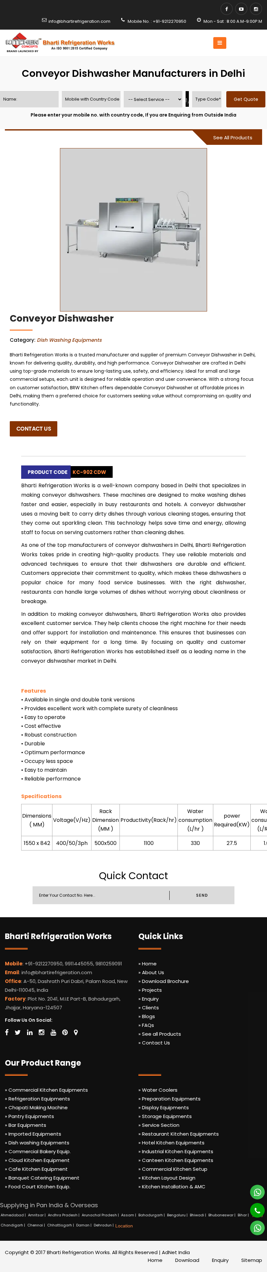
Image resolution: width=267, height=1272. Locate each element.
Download (187, 1260)
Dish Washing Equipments (69, 340)
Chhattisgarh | (61, 1225)
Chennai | (36, 1225)
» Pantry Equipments (29, 1116)
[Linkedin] (30, 1032)
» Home (147, 963)
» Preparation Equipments (169, 1098)
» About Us (151, 972)
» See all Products (159, 1033)
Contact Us (33, 429)
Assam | (129, 1215)
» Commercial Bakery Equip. (38, 1151)
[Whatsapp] (253, 1189)
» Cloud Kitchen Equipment (37, 1160)
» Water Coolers (157, 1089)
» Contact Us (154, 1042)
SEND (202, 895)
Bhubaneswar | (222, 1215)
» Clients (148, 1007)
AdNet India (176, 1252)
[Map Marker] (75, 1032)
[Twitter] (18, 1032)
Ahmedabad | (14, 1215)
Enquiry (220, 1260)
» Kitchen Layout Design (166, 1177)
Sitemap (251, 1260)
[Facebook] (226, 9)
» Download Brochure (163, 981)
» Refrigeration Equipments (37, 1098)
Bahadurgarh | (152, 1215)
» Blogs (146, 1016)
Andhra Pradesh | (64, 1215)
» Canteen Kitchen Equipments (175, 1160)
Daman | (84, 1225)
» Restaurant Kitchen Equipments (178, 1133)
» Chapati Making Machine (36, 1107)
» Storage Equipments (165, 1116)
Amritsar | (37, 1215)
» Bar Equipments (25, 1125)
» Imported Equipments (33, 1133)
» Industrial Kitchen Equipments (175, 1151)
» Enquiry (148, 998)
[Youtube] (241, 9)
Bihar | (244, 1215)
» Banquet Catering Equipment (42, 1177)
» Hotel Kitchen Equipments (171, 1142)
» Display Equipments (163, 1107)
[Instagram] (256, 9)
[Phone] (253, 1207)
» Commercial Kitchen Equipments (46, 1089)
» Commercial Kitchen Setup (172, 1169)
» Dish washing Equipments (37, 1142)
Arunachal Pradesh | (101, 1215)
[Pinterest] (65, 1032)
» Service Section (158, 1125)
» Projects (150, 990)
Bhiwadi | (198, 1215)
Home (155, 1260)
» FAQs (146, 1025)
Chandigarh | (13, 1225)
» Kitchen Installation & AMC (171, 1186)
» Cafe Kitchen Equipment (36, 1169)
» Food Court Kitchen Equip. (37, 1186)
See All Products (232, 137)
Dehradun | (104, 1225)
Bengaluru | (178, 1215)
